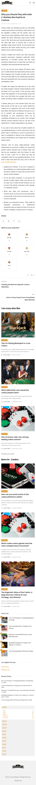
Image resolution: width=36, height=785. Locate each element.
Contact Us (18, 781)
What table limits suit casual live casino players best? (15, 391)
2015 (4, 754)
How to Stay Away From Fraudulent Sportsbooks (20, 298)
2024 (4, 724)
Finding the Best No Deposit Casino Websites (15, 285)
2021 (4, 734)
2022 (4, 731)
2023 (4, 728)
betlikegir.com (5, 670)
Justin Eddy (6, 355)
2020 (4, 738)
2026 (4, 707)
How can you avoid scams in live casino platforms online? (15, 495)
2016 (4, 751)
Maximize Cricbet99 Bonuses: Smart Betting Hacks (20, 635)
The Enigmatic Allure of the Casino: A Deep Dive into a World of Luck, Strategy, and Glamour (16, 595)
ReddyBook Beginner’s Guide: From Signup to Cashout (20, 644)
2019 (4, 741)
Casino (4, 10)
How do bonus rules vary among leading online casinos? (14, 438)
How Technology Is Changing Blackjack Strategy (21, 619)
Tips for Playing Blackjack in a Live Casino (15, 344)
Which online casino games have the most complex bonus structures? (16, 544)
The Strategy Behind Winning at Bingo (21, 651)
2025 (4, 721)
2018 (4, 744)
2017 (4, 747)
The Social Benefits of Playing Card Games (20, 627)
